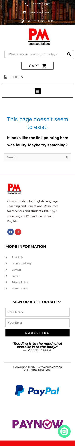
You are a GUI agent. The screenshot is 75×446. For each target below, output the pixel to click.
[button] (37, 91)
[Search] (69, 54)
